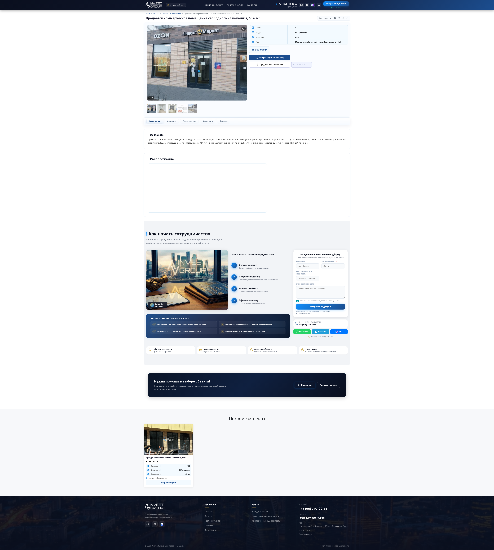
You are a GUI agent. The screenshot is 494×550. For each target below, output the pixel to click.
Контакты (209, 525)
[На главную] (154, 506)
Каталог (208, 516)
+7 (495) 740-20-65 (313, 508)
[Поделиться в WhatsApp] (339, 18)
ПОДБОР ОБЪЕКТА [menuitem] (235, 5)
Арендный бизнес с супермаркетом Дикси (166, 458)
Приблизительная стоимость (304, 273)
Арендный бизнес (260, 511)
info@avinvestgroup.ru (312, 517)
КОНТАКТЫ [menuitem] (252, 5)
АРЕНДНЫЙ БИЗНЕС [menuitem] (214, 5)
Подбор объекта (212, 521)
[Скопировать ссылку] (347, 18)
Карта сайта (210, 530)
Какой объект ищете (305, 284)
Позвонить (306, 385)
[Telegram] (307, 5)
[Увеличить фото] (243, 29)
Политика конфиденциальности (335, 546)
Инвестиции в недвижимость (265, 516)
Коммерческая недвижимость (266, 521)
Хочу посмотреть (168, 482)
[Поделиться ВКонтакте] (330, 18)
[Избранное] (319, 5)
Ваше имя (300, 262)
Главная (208, 511)
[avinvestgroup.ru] (153, 5)
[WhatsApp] (301, 5)
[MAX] (312, 5)
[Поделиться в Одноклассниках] (343, 18)
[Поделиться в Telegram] (335, 18)
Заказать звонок (328, 385)
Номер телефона (329, 262)
